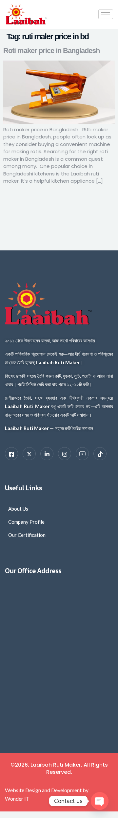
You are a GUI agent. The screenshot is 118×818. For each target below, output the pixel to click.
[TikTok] (100, 453)
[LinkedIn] (46, 453)
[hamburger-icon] (105, 14)
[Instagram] (64, 453)
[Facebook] (11, 453)
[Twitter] (29, 453)
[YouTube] (82, 453)
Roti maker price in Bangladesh (51, 50)
